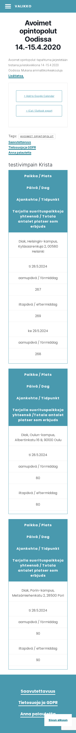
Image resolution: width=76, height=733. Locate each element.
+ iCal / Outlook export (39, 110)
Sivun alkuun (58, 720)
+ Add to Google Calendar (39, 96)
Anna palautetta (19, 152)
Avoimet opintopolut (37, 136)
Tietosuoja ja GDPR (22, 147)
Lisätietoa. (16, 76)
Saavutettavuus (19, 142)
